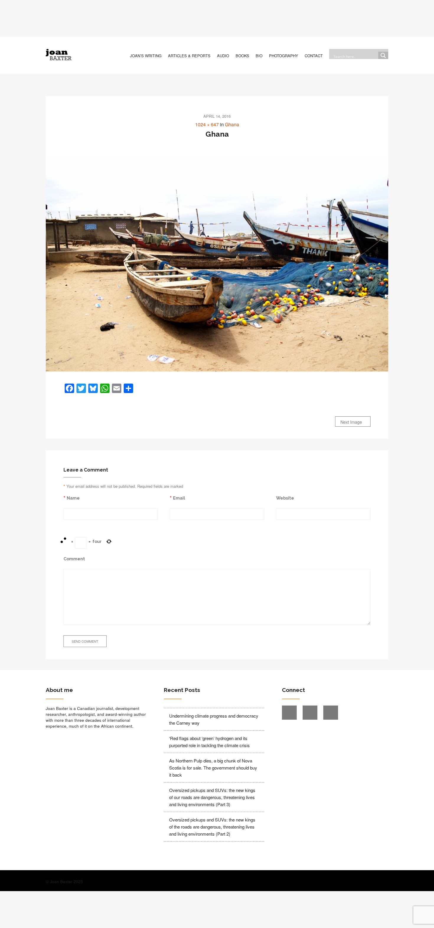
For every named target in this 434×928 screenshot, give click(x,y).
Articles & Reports (189, 55)
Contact (314, 55)
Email (179, 497)
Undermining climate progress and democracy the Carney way (213, 719)
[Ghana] (217, 263)
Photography (283, 55)
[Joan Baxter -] (58, 54)
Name (73, 497)
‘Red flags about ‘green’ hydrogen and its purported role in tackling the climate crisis (209, 741)
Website (285, 497)
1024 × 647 (207, 124)
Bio (259, 55)
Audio (223, 55)
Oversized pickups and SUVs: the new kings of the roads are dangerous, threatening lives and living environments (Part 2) (212, 826)
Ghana (232, 124)
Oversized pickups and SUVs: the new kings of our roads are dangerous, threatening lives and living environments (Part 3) (212, 797)
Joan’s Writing (145, 55)
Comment (74, 558)
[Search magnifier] (383, 57)
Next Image (351, 422)
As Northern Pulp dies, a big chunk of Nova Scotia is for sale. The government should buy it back (213, 767)
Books (242, 55)
